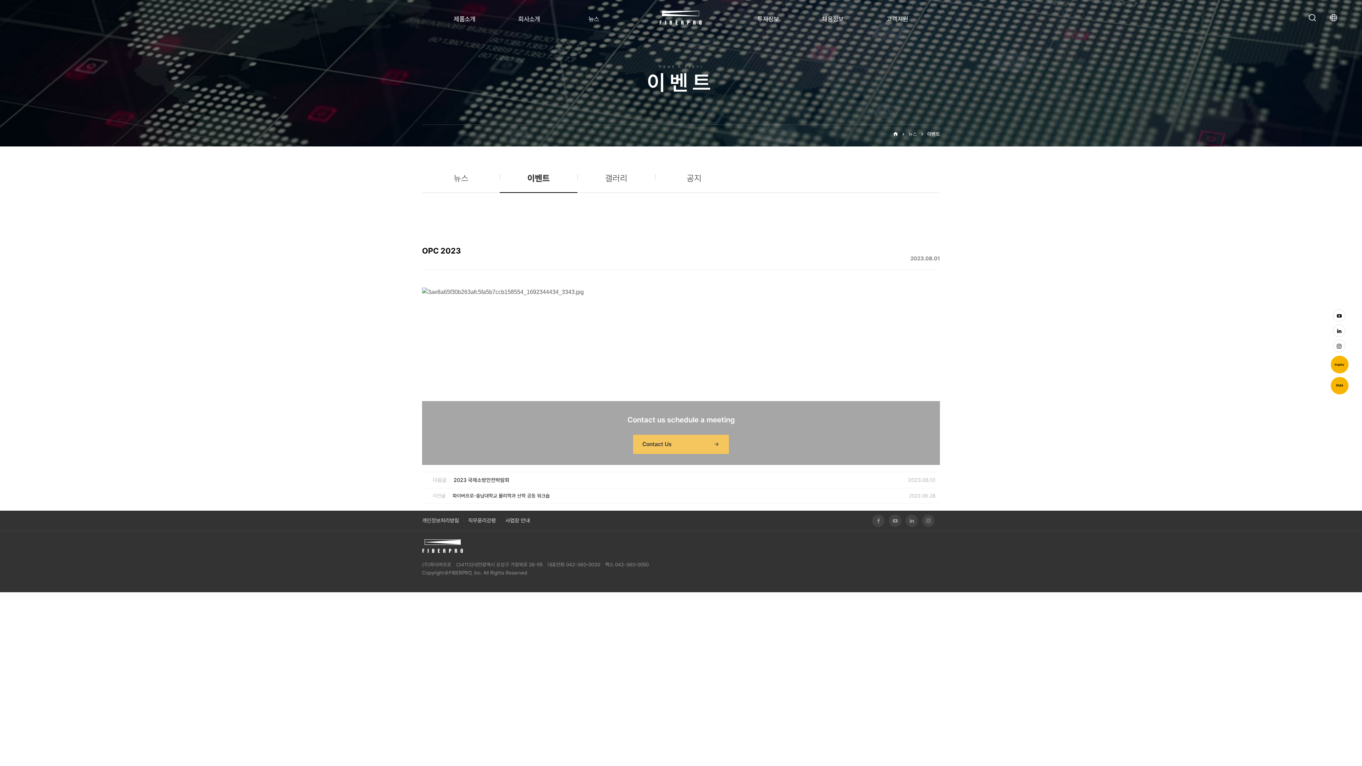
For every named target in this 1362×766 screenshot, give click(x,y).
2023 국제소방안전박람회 (481, 480)
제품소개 (465, 19)
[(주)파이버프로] (442, 546)
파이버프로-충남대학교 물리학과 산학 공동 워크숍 (501, 496)
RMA (1339, 385)
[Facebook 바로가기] (878, 521)
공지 (694, 178)
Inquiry (1339, 364)
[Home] (895, 134)
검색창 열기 (1312, 17)
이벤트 (933, 134)
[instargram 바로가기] (1339, 346)
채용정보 (833, 19)
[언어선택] (1335, 17)
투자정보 (768, 19)
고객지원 (897, 19)
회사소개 (529, 19)
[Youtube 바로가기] (1339, 315)
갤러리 (616, 178)
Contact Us (656, 444)
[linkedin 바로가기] (1339, 330)
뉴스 (593, 19)
